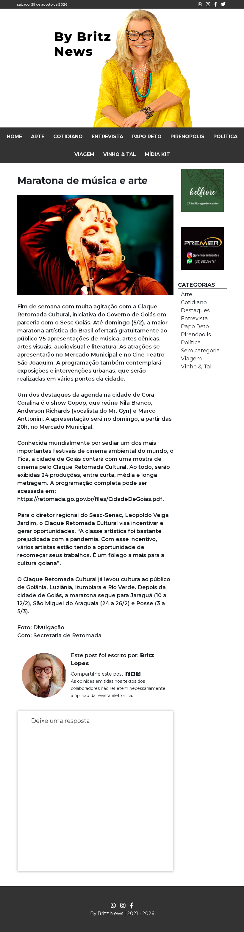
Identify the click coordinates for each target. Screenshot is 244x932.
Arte (186, 294)
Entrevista (194, 318)
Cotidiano (194, 302)
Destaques (195, 310)
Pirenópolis (196, 334)
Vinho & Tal (196, 366)
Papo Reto (195, 326)
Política (191, 342)
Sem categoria (200, 350)
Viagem (191, 358)
